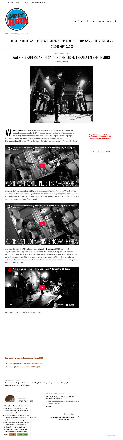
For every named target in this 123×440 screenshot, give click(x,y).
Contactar (25, 2)
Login (17, 2)
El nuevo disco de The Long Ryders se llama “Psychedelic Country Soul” (60, 398)
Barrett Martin (10, 383)
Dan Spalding (33, 383)
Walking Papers (15, 385)
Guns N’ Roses (20, 141)
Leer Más (48, 406)
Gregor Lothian (54, 383)
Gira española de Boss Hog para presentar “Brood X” (62, 416)
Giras (57, 53)
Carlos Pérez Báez (62, 62)
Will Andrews (25, 385)
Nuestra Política (22, 434)
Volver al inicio (111, 436)
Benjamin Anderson (22, 383)
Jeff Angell (62, 383)
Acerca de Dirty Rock (38, 2)
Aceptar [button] (12, 434)
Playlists (10, 2)
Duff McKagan (43, 383)
